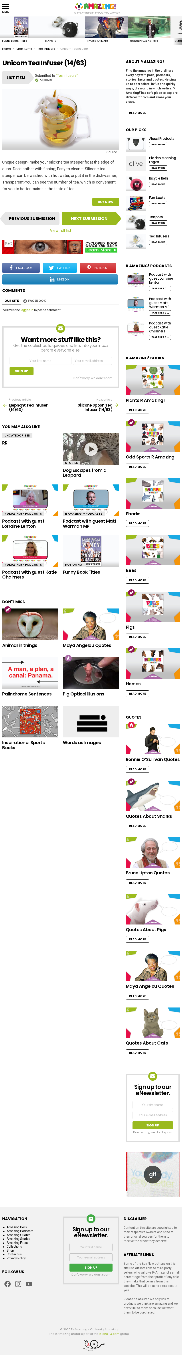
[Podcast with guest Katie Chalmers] (30, 551)
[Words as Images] (91, 722)
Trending (7, 609)
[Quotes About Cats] (153, 1022)
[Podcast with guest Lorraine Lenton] (30, 500)
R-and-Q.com (109, 1334)
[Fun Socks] (136, 203)
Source (112, 152)
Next (180, 30)
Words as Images (82, 742)
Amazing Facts (17, 1242)
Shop (10, 1250)
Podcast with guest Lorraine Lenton (23, 523)
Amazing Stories (18, 1238)
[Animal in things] (30, 624)
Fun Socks (157, 197)
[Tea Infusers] (136, 241)
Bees (131, 570)
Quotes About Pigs (146, 929)
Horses (133, 684)
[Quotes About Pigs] (153, 909)
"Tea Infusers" (67, 75)
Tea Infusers (159, 236)
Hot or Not (74, 565)
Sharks (133, 514)
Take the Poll (160, 288)
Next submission (89, 218)
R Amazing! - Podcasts (23, 514)
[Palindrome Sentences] (30, 673)
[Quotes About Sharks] (153, 796)
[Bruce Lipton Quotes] (153, 852)
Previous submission (32, 218)
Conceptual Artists (144, 41)
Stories (71, 463)
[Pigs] (153, 607)
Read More (137, 113)
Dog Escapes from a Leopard (84, 472)
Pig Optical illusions (83, 694)
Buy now (105, 202)
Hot (131, 725)
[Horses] (153, 663)
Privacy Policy (16, 1258)
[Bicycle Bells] (136, 183)
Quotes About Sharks (149, 816)
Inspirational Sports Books (23, 745)
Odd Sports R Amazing (150, 457)
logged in (27, 310)
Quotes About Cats (147, 1043)
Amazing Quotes (18, 1235)
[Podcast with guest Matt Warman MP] (91, 500)
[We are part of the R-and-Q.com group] (91, 1347)
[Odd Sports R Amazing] (153, 436)
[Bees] (153, 550)
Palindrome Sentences (26, 694)
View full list (60, 230)
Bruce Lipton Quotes (148, 873)
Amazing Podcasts (20, 1231)
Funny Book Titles (14, 41)
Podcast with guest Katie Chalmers (29, 574)
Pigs (130, 627)
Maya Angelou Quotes (87, 645)
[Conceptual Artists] (149, 27)
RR (4, 443)
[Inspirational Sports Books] (30, 722)
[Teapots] (64, 27)
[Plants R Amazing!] (153, 380)
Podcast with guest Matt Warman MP (90, 523)
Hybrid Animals (97, 41)
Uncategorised (17, 435)
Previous (2, 30)
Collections (14, 1246)
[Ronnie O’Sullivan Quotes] (153, 739)
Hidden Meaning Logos (162, 160)
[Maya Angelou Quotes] (91, 624)
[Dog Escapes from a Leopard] (91, 449)
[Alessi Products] (136, 144)
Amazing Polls (17, 1227)
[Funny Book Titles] (21, 27)
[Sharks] (153, 493)
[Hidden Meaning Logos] (136, 163)
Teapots (50, 41)
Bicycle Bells (158, 178)
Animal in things (19, 645)
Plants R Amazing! (145, 400)
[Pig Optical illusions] (91, 673)
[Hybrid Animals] (106, 27)
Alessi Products (161, 138)
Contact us (14, 1254)
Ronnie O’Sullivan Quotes (153, 759)
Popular (68, 658)
